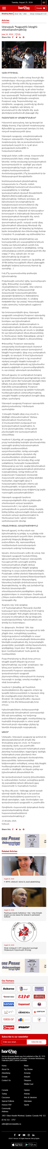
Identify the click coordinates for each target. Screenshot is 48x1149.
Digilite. (37, 1138)
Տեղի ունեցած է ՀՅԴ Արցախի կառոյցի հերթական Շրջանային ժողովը (21, 949)
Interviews (28, 1101)
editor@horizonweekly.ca (11, 1124)
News (26, 1065)
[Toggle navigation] (4, 8)
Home (4, 1065)
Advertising (6, 1073)
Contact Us (6, 1080)
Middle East (28, 1084)
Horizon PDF (7, 1105)
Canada (5, 1090)
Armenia (27, 1073)
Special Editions (8, 1101)
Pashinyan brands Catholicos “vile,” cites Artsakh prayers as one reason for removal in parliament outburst (23, 915)
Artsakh (27, 1077)
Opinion (27, 1090)
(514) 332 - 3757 (8, 1120)
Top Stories (28, 1069)
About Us (5, 1069)
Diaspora (27, 1080)
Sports (26, 1105)
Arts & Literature (30, 1097)
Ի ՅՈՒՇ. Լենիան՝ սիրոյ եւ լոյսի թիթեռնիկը (22, 882)
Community (6, 1108)
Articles (27, 1094)
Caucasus (6, 1097)
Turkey (4, 1094)
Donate (39, 8)
